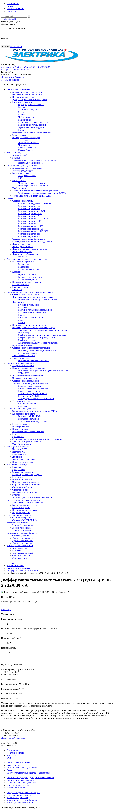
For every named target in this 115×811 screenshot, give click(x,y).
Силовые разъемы (21, 135)
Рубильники (18, 436)
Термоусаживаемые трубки (31, 127)
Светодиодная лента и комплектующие (31, 348)
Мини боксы (24, 145)
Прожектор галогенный (29, 386)
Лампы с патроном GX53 (30, 221)
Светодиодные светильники (25, 381)
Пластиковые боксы (27, 147)
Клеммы (22, 112)
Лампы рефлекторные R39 (30, 226)
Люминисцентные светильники (27, 376)
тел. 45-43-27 (26, 67)
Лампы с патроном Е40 (29, 236)
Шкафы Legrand (25, 150)
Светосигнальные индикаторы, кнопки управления (37, 439)
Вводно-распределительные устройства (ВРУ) (34, 411)
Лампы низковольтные (29, 234)
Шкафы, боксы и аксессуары (26, 137)
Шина (21, 130)
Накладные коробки (27, 279)
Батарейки (17, 550)
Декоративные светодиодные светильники (32, 297)
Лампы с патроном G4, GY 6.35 (33, 218)
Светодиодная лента (27, 353)
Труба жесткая (19, 188)
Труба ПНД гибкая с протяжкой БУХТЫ (31, 196)
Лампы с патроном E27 (29, 206)
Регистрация (16, 46)
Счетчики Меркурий (22, 517)
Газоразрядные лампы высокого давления (32, 241)
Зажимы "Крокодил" (28, 109)
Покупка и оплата (15, 8)
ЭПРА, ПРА (23, 373)
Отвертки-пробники (22, 487)
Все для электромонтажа (18, 89)
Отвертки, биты (20, 490)
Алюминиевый (19, 155)
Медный (16, 158)
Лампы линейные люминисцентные (29, 249)
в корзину (6, 609)
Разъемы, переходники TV (30, 163)
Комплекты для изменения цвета (33, 360)
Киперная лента (20, 454)
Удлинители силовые (22, 543)
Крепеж (21, 114)
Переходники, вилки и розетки (27, 282)
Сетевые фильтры (20, 535)
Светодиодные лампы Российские (28, 239)
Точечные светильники (23, 355)
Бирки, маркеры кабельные (31, 104)
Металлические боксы (28, 142)
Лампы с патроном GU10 (30, 213)
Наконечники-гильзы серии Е (32, 125)
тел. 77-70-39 (23, 69)
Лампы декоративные (22, 246)
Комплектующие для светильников (29, 368)
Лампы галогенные (21, 244)
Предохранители (20, 429)
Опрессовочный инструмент (26, 485)
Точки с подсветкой (21, 358)
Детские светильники (28, 305)
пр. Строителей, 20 (10, 67)
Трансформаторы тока (23, 444)
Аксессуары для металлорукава (27, 168)
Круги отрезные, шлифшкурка (27, 474)
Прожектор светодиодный (30, 391)
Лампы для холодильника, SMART (34, 203)
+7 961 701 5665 (8, 19)
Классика (22, 307)
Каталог (10, 6)
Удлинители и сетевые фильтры (22, 533)
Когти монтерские (21, 507)
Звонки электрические (17, 523)
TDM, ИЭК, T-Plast (27, 175)
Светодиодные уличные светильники (36, 398)
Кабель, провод (14, 152)
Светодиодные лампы (22, 201)
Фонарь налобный (21, 555)
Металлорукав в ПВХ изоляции (33, 185)
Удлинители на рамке (22, 540)
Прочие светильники (22, 345)
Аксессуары (23, 140)
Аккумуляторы (19, 548)
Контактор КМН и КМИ (29, 416)
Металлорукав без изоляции (31, 183)
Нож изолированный (22, 479)
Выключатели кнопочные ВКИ (27, 94)
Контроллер (23, 332)
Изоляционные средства (18, 446)
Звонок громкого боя (22, 530)
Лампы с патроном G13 (29, 223)
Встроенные (24, 264)
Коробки (16, 272)
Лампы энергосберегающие (25, 254)
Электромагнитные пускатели (32, 421)
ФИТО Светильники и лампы (26, 294)
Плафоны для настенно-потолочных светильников (42, 335)
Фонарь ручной (19, 558)
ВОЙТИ (5, 47)
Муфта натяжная (26, 117)
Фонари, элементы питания (20, 545)
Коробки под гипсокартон (30, 277)
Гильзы (21, 107)
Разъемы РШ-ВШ (20, 284)
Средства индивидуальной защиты (23, 500)
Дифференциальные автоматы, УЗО (29, 99)
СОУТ (10, 758)
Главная (10, 563)
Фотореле (22, 406)
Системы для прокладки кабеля (22, 165)
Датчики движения (27, 403)
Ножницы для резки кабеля (25, 482)
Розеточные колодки (22, 287)
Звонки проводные (21, 528)
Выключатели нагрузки (23, 97)
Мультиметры (19, 477)
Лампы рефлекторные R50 (30, 229)
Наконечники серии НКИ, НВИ (33, 122)
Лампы (10, 198)
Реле (14, 434)
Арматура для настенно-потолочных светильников (42, 330)
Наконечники (24, 120)
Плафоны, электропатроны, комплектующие (33, 327)
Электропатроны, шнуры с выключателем (38, 343)
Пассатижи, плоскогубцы (24, 492)
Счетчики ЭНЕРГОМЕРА (24, 520)
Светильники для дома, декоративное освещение (30, 292)
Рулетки (16, 495)
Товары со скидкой (10, 80)
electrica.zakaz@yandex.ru (13, 77)
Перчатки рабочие (21, 512)
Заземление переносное (23, 472)
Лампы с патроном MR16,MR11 (33, 211)
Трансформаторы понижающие (27, 441)
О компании (13, 3)
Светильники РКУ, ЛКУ (29, 396)
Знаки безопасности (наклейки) (27, 502)
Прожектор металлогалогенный (33, 388)
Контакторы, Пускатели (23, 414)
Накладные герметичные (30, 269)
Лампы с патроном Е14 (29, 208)
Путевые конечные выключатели (28, 431)
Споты (21, 320)
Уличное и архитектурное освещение (30, 383)
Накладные (23, 267)
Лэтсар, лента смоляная (23, 459)
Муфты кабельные (21, 424)
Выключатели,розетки (23, 261)
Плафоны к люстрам (28, 340)
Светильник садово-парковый (32, 393)
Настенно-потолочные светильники (35, 310)
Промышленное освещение (25, 378)
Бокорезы (16, 467)
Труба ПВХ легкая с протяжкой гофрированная (35, 191)
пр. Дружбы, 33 (8, 69)
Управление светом (21, 401)
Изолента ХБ (18, 452)
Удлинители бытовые (22, 538)
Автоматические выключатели (27, 92)
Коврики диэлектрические (25, 505)
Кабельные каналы (21, 173)
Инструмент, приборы (17, 464)
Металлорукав (19, 180)
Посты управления (21, 426)
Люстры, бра (18, 302)
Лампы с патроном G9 (28, 216)
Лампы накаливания (22, 251)
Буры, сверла (18, 469)
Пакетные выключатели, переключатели (31, 132)
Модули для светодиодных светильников (37, 299)
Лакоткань (17, 457)
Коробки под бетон (27, 274)
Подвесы (22, 315)
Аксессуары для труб (22, 170)
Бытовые (22, 256)
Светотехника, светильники (20, 363)
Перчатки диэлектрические (25, 510)
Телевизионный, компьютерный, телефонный (34, 160)
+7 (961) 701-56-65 (41, 67)
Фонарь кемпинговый (23, 553)
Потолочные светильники (30, 317)
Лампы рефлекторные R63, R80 (33, 231)
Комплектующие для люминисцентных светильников (44, 370)
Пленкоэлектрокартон (23, 462)
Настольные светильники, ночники (29, 325)
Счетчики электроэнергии (19, 515)
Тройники (17, 289)
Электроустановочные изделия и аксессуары (28, 259)
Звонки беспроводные (23, 525)
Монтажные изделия (22, 102)
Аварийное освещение (23, 365)
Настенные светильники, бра (32, 312)
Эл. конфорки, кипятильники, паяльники (32, 497)
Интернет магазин (15, 565)
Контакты (11, 11)
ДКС (20, 178)
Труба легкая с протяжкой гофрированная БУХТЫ (42, 193)
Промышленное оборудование (21, 408)
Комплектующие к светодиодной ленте (37, 350)
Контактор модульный (28, 419)
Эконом (21, 322)
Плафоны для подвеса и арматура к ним (37, 338)
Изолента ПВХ (19, 449)
